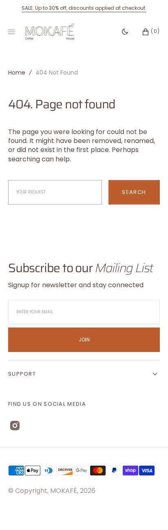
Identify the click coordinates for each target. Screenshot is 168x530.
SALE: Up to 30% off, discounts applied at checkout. (84, 7)
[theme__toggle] (125, 32)
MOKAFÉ (63, 490)
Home (16, 72)
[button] (147, 32)
